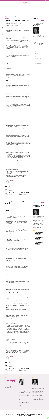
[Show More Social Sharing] (19, 25)
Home (8, 16)
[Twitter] (2, 31)
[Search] (47, 0)
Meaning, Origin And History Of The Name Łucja (24, 193)
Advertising (13, 414)
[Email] (2, 36)
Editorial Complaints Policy (20, 414)
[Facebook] (2, 29)
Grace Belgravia (26, 417)
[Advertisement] (24, 11)
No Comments (15, 23)
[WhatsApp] (2, 34)
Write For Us (25, 415)
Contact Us (30, 415)
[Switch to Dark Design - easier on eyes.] (46, 0)
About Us (9, 414)
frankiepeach (8, 23)
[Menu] (1, 2)
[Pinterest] (2, 32)
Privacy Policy (40, 414)
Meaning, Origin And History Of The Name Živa (25, 188)
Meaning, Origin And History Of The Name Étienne (10, 189)
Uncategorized (7, 18)
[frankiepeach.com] (24, 2)
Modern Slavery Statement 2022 (29, 414)
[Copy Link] (2, 37)
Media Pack (35, 414)
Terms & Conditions (20, 415)
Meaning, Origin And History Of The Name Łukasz (10, 193)
